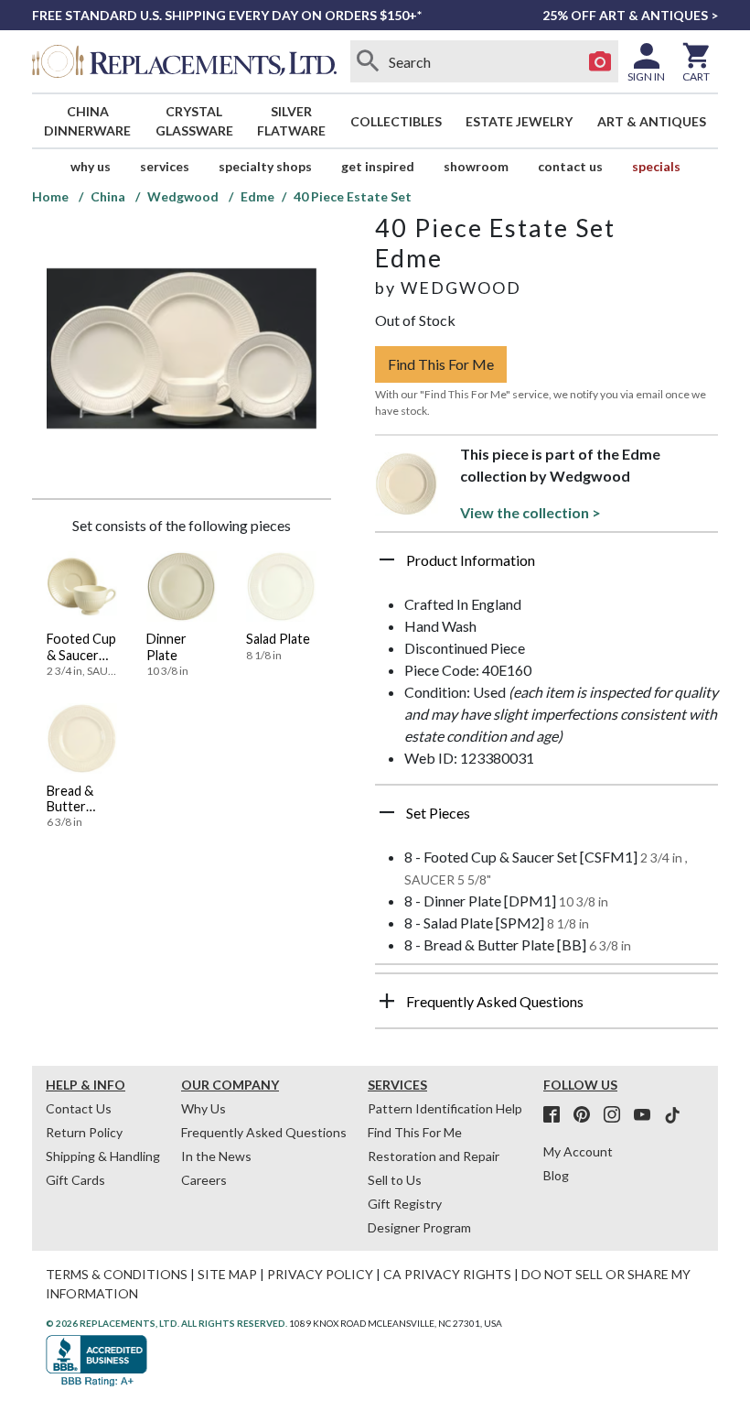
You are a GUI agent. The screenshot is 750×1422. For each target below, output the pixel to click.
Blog (556, 1175)
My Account (578, 1151)
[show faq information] (387, 1001)
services (164, 166)
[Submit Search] (368, 61)
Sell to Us (395, 1180)
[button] (546, 567)
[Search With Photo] (600, 61)
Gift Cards (75, 1180)
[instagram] (617, 1115)
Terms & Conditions (117, 1274)
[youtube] (647, 1115)
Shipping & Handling (103, 1156)
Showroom (476, 166)
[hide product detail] (387, 559)
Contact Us (570, 166)
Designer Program (419, 1227)
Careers (204, 1180)
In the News (216, 1156)
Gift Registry (405, 1203)
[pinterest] (587, 1115)
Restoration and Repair (433, 1156)
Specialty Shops (265, 166)
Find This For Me (441, 364)
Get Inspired (377, 166)
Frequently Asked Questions (264, 1132)
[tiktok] (672, 1115)
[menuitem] (88, 120)
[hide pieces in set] (387, 812)
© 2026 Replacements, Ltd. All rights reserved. (166, 1323)
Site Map (227, 1274)
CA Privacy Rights (447, 1274)
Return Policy (84, 1132)
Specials (656, 166)
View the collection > (530, 512)
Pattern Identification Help (445, 1108)
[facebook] (557, 1115)
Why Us (203, 1108)
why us (90, 166)
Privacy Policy (320, 1274)
